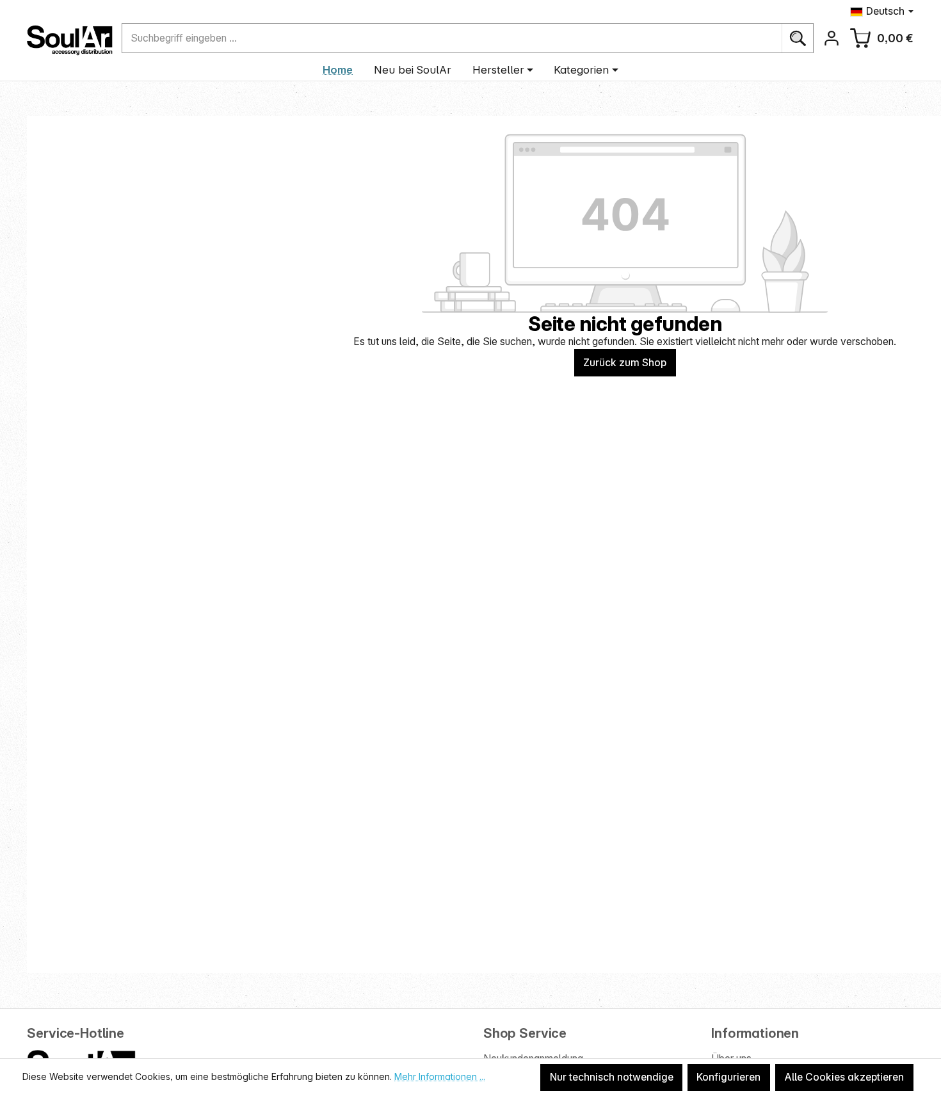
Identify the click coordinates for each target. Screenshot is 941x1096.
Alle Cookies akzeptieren (844, 1077)
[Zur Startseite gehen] (70, 40)
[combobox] (452, 38)
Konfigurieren (728, 1077)
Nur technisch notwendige (611, 1077)
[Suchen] (797, 38)
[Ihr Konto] (831, 38)
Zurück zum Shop (624, 363)
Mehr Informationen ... (439, 1076)
